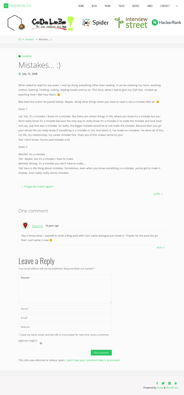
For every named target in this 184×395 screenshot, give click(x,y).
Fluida (159, 387)
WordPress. (172, 387)
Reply (161, 247)
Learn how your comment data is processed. (93, 360)
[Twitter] (163, 383)
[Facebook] (157, 383)
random (29, 39)
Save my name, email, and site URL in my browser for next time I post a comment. (65, 334)
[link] (177, 6)
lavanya (37, 226)
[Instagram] (169, 383)
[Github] (176, 383)
